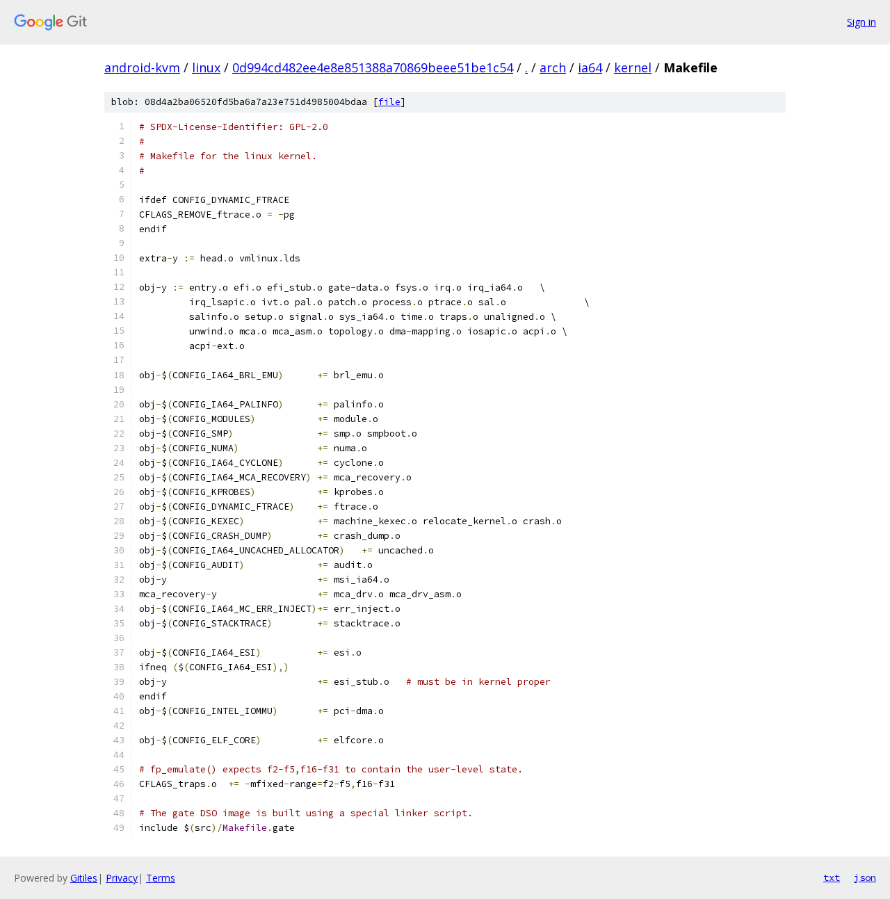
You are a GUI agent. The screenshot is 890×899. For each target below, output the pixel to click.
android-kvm (142, 67)
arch (553, 67)
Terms (160, 877)
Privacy (122, 877)
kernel (633, 67)
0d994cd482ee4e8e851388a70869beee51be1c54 (372, 67)
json (865, 877)
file (389, 102)
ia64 (590, 67)
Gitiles (83, 877)
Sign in (861, 22)
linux (206, 67)
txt (831, 877)
